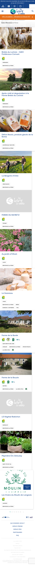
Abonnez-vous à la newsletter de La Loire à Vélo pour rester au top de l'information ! (18, 2)
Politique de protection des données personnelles (17, 550)
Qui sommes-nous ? (17, 523)
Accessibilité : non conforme (17, 556)
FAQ (17, 535)
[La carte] (9, 6)
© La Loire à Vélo (17, 541)
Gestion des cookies (17, 554)
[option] (16, 17)
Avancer (23, 511)
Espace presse (17, 526)
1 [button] (14, 19)
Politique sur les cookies (17, 552)
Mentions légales (17, 545)
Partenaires (17, 532)
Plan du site (17, 548)
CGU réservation (17, 559)
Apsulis (17, 543)
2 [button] (15, 19)
